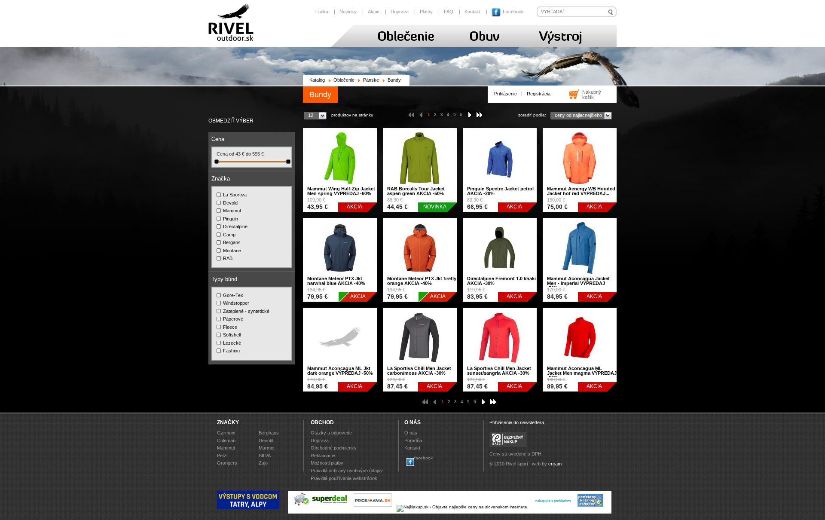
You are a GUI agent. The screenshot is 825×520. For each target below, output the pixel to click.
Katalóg (317, 80)
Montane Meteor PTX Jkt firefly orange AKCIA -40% (421, 281)
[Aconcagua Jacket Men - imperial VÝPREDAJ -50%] (579, 275)
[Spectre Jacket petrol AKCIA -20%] (500, 186)
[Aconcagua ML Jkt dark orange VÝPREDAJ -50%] (340, 365)
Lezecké (232, 343)
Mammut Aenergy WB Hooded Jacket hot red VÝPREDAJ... (581, 191)
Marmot (267, 447)
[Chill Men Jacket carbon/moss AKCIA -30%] (420, 365)
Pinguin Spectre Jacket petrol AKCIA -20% (500, 191)
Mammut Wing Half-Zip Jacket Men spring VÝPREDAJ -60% (341, 191)
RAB (227, 258)
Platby (426, 11)
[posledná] (479, 114)
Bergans (232, 242)
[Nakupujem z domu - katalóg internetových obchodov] (591, 507)
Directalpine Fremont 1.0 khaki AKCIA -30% (501, 281)
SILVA (265, 455)
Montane (232, 250)
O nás (410, 432)
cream (555, 463)
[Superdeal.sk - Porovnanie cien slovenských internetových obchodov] (321, 507)
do (249, 153)
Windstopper (236, 303)
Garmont (226, 432)
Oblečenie (343, 80)
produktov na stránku (352, 115)
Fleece (230, 327)
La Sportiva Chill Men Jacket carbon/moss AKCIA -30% (419, 371)
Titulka (321, 11)
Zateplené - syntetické (246, 311)
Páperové (233, 318)
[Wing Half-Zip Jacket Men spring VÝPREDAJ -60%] (340, 186)
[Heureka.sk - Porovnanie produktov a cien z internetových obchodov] (553, 507)
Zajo (263, 462)
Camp (229, 234)
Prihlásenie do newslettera (516, 422)
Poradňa (413, 440)
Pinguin (230, 218)
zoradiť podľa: (532, 115)
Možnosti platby (327, 462)
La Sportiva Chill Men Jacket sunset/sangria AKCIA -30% (499, 371)
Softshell (232, 334)
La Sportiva (235, 194)
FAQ (448, 11)
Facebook (512, 11)
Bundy (394, 80)
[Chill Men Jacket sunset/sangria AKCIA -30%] (500, 365)
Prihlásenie (505, 93)
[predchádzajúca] (419, 114)
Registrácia (538, 93)
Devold (230, 202)
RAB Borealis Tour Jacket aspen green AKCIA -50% (416, 191)
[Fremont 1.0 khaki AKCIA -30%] (500, 275)
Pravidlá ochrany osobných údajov (347, 470)
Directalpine (235, 226)
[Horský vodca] (248, 507)
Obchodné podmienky (334, 447)
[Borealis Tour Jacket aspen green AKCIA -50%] (420, 186)
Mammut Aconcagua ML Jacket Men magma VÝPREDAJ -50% (582, 373)
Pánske (371, 80)
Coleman (226, 440)
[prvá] (411, 114)
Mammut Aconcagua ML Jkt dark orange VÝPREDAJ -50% (340, 371)
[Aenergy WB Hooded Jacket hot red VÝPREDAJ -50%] (579, 186)
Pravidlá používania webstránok (344, 478)
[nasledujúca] (471, 114)
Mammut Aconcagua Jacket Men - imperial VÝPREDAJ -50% (578, 283)
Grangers (227, 462)
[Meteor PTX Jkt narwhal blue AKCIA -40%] (340, 275)
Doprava (400, 11)
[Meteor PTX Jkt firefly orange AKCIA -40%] (420, 275)
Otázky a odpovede (331, 432)
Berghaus (269, 432)
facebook (423, 458)
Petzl (222, 455)
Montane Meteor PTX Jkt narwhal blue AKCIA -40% (336, 281)
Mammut (232, 210)
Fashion (231, 350)
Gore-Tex (233, 295)
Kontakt (472, 11)
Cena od (226, 153)
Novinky (348, 11)
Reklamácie (323, 455)
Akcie (373, 11)
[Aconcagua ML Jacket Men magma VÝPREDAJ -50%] (579, 365)
